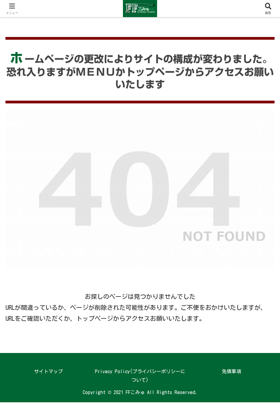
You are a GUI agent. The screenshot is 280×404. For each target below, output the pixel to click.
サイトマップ (48, 371)
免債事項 (231, 371)
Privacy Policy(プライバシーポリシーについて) (140, 375)
